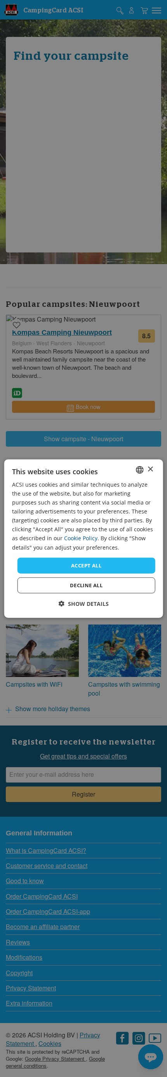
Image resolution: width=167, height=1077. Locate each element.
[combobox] (139, 469)
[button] (84, 603)
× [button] (150, 469)
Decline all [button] (86, 585)
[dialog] (83, 538)
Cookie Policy (80, 538)
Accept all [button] (86, 565)
